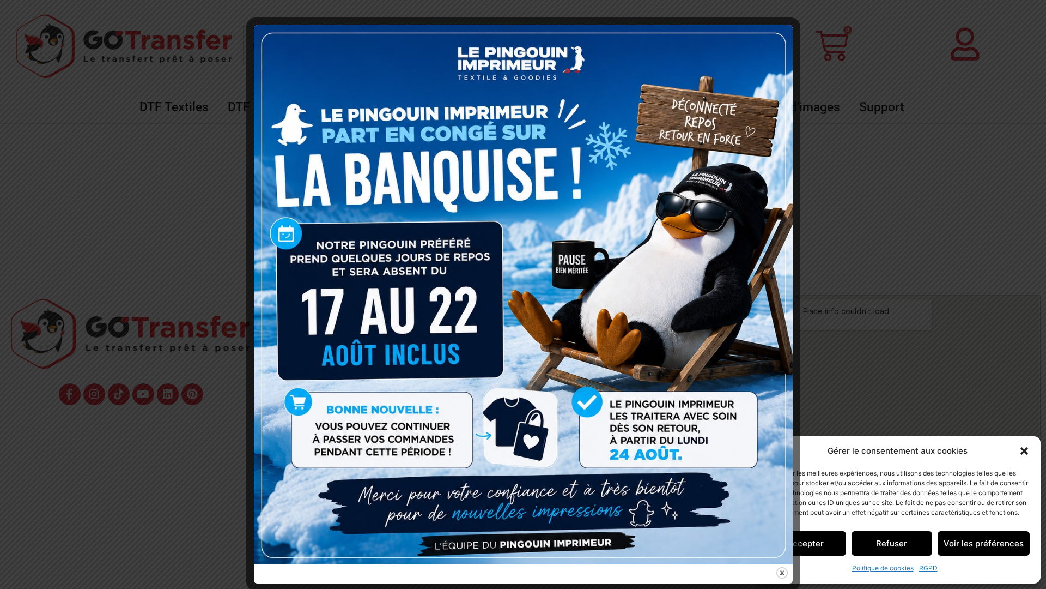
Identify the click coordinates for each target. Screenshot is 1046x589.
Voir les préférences (984, 543)
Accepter (805, 543)
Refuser (891, 543)
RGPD (928, 568)
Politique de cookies (883, 568)
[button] (1024, 451)
